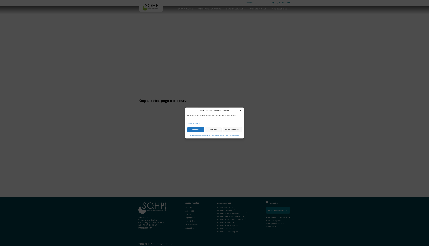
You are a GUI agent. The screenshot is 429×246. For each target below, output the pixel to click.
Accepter (195, 130)
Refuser (213, 130)
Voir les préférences (232, 130)
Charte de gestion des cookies (200, 135)
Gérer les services (194, 123)
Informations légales (217, 135)
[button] (240, 110)
